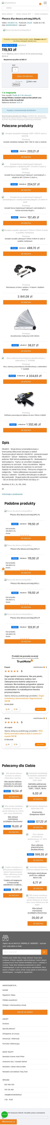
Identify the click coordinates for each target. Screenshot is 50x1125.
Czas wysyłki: (7, 95)
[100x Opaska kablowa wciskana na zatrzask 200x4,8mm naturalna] (13, 776)
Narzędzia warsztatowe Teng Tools (15, 1072)
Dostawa (6, 1024)
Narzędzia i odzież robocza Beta (14, 1067)
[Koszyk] (39, 3)
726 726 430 (9, 1090)
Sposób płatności (9, 1029)
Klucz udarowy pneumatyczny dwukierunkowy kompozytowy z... (37, 847)
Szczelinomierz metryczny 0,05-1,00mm (25, 336)
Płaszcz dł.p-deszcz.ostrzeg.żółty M (25, 618)
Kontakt (5, 990)
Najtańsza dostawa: (9, 102)
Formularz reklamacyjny (11, 1044)
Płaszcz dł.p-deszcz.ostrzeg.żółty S (25, 549)
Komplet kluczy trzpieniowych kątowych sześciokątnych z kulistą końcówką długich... (25, 209)
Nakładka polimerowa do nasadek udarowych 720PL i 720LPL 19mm (37, 786)
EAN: (3, 25)
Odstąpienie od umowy (11, 1034)
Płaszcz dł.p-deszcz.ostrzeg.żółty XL (25, 515)
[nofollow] (31, 81)
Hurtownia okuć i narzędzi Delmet (15, 1062)
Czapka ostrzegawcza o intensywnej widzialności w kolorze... (12, 882)
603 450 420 (9, 1085)
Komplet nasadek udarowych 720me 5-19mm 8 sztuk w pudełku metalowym (25, 240)
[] (4, 8)
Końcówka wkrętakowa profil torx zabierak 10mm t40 (37, 875)
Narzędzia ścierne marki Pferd (13, 1056)
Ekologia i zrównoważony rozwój (14, 1005)
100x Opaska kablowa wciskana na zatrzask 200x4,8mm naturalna (13, 784)
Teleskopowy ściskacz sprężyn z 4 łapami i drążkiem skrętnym (25, 288)
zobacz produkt (40, 709)
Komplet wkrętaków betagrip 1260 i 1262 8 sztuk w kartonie (25, 142)
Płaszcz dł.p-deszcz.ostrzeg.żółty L (25, 583)
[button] (8, 709)
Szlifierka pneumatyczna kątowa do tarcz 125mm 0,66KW (25, 415)
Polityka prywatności (10, 1000)
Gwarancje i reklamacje (11, 1039)
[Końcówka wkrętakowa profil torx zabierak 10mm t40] (37, 868)
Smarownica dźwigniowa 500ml (37, 813)
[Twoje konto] (34, 3)
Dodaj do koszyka (25, 76)
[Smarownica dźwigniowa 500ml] (37, 807)
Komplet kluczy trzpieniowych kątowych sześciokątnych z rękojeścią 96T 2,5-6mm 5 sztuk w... (25, 176)
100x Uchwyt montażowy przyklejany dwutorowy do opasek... (12, 819)
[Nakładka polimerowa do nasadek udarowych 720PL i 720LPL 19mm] (37, 777)
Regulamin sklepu (9, 995)
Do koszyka (26, 157)
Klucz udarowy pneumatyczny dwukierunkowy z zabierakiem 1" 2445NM (25, 368)
